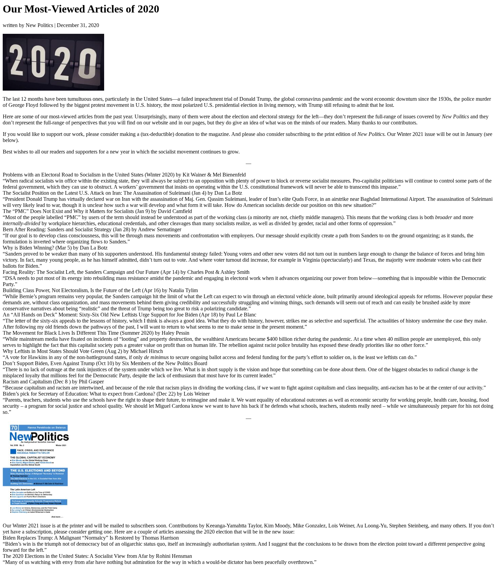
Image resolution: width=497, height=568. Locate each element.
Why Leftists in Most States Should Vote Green (53, 351)
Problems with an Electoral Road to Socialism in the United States (73, 175)
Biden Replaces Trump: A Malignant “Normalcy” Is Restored (68, 538)
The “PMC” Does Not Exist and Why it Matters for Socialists (68, 211)
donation (184, 134)
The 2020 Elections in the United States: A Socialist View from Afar (75, 556)
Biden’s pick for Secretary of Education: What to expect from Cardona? (79, 394)
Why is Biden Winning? (28, 248)
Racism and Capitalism (27, 381)
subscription (38, 532)
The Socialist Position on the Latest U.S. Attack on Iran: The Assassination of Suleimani (96, 193)
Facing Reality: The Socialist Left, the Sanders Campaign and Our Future (81, 272)
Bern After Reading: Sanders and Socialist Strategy (57, 229)
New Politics (39, 25)
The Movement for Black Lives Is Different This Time (61, 333)
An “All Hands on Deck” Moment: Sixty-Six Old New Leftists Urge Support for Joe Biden (100, 314)
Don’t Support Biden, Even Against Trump (49, 363)
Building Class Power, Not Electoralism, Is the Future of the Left (72, 290)
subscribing (298, 134)
